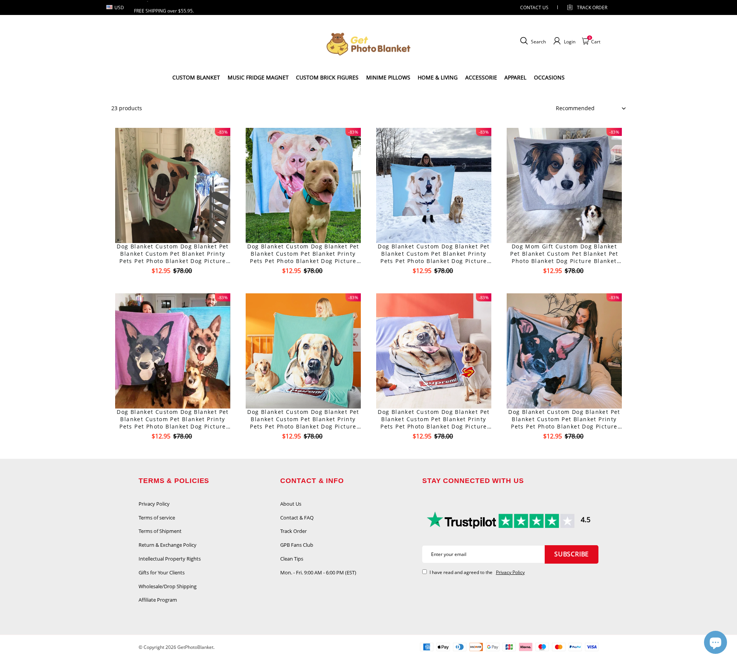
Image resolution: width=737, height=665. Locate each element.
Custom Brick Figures (327, 77)
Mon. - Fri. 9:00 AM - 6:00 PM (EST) (318, 572)
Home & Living (438, 77)
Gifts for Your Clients (162, 572)
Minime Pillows (388, 77)
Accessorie (481, 77)
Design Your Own (173, 284)
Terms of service (157, 517)
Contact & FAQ (297, 517)
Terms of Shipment (160, 531)
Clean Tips (291, 558)
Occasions (549, 77)
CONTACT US (534, 7)
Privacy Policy (154, 503)
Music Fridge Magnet (258, 77)
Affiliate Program (158, 599)
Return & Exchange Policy (168, 544)
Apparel (515, 77)
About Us (290, 503)
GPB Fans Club (296, 544)
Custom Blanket (196, 77)
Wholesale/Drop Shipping (168, 586)
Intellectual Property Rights (170, 558)
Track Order (592, 7)
